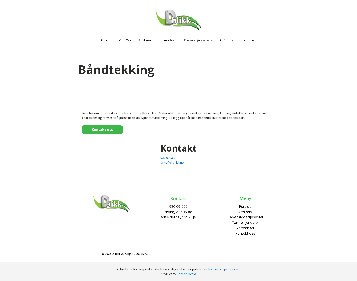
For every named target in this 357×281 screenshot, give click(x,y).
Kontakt (249, 40)
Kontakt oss (102, 129)
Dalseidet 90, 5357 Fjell (178, 217)
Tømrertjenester (197, 40)
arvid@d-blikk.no (172, 162)
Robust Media (186, 274)
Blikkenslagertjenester (156, 40)
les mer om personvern (224, 269)
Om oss (125, 40)
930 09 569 (167, 158)
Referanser (228, 40)
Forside (106, 40)
